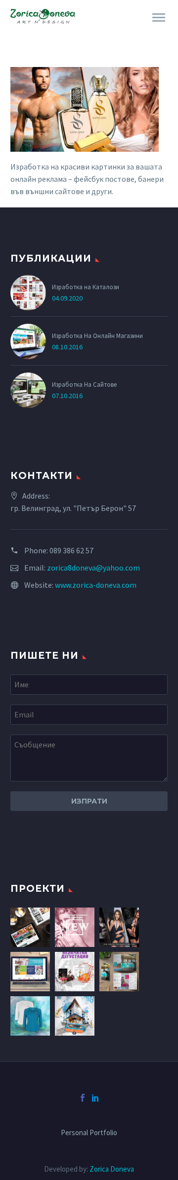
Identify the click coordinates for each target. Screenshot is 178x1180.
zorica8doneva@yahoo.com (93, 568)
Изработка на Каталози (85, 287)
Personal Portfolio (89, 1133)
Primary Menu (159, 17)
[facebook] (83, 1098)
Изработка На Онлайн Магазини (97, 335)
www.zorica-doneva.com (95, 585)
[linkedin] (95, 1098)
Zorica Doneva (111, 1169)
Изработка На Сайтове (84, 384)
